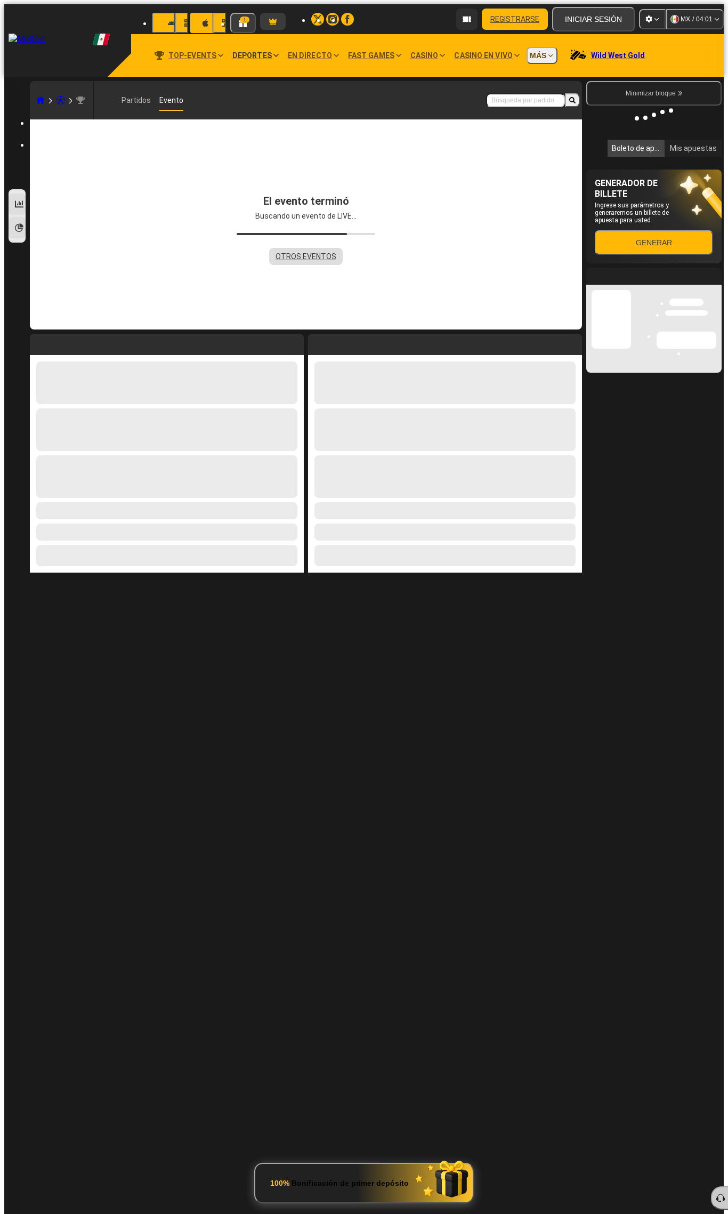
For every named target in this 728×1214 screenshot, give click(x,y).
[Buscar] (572, 100)
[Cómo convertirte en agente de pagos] (467, 19)
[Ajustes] (652, 19)
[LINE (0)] (40, 100)
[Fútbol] (60, 100)
